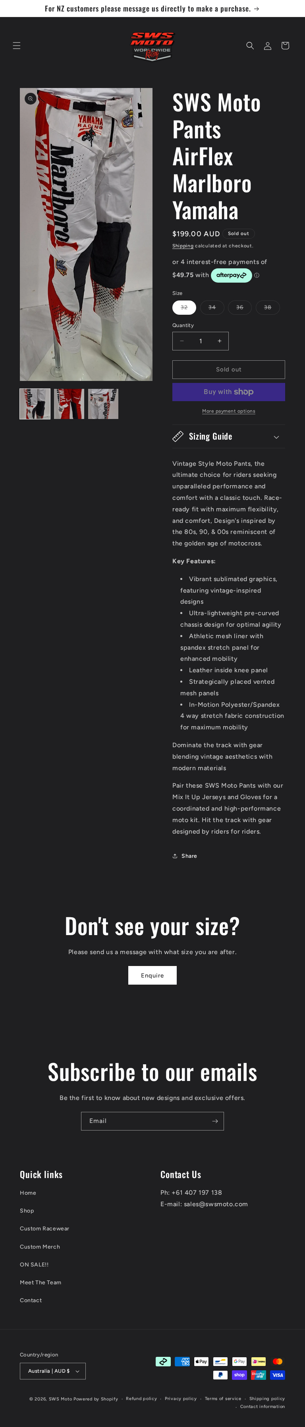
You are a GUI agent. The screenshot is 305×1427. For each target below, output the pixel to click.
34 (216, 309)
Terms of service (223, 1398)
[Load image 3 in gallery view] (103, 404)
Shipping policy (267, 1398)
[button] (16, 45)
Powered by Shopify (95, 1399)
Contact (31, 1300)
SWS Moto (60, 1399)
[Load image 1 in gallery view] (35, 404)
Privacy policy (181, 1398)
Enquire (152, 975)
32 (188, 309)
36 (244, 309)
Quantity (183, 325)
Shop (27, 1210)
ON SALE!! (34, 1264)
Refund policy (141, 1398)
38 (272, 309)
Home (28, 1193)
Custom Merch (40, 1246)
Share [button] (189, 856)
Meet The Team (41, 1282)
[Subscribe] (215, 1121)
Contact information (262, 1406)
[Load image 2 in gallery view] (69, 404)
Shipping (183, 246)
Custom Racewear (44, 1228)
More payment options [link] (228, 411)
